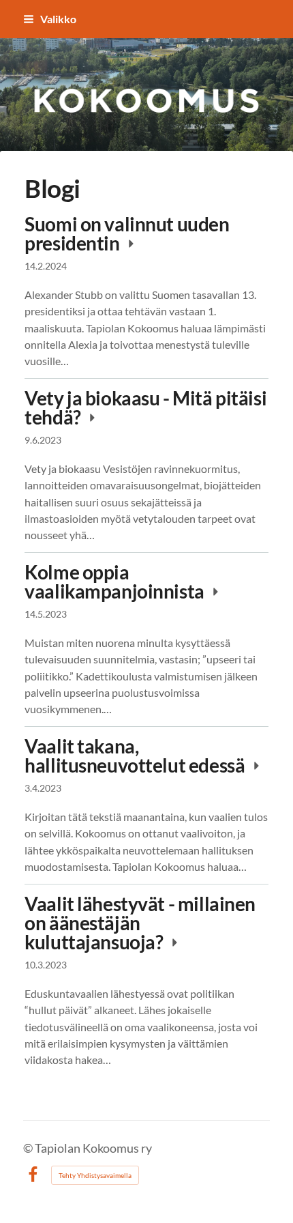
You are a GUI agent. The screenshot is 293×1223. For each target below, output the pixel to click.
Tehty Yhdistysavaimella (95, 1175)
